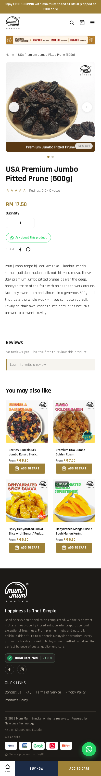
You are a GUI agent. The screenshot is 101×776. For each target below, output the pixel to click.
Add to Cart (79, 768)
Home (10, 55)
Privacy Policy (75, 692)
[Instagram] (21, 669)
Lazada (37, 730)
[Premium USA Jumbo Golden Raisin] (74, 437)
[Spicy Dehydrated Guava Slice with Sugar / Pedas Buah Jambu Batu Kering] (27, 516)
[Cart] (82, 22)
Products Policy (16, 700)
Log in (14, 364)
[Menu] (92, 22)
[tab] (48, 157)
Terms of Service (48, 692)
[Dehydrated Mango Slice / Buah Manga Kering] (74, 516)
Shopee (20, 730)
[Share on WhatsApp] (28, 249)
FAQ (28, 692)
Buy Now (37, 768)
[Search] (72, 22)
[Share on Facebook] (20, 249)
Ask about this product (31, 237)
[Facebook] (9, 669)
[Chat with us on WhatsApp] (89, 749)
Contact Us (13, 692)
